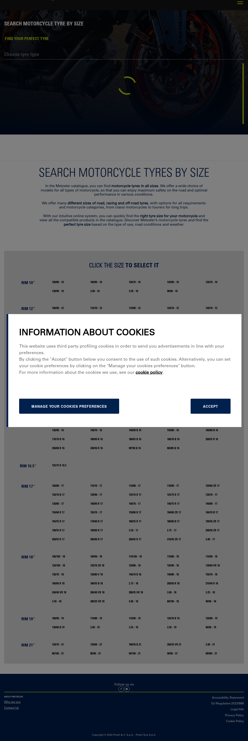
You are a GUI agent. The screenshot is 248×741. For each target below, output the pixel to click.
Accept (210, 406)
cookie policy (149, 372)
